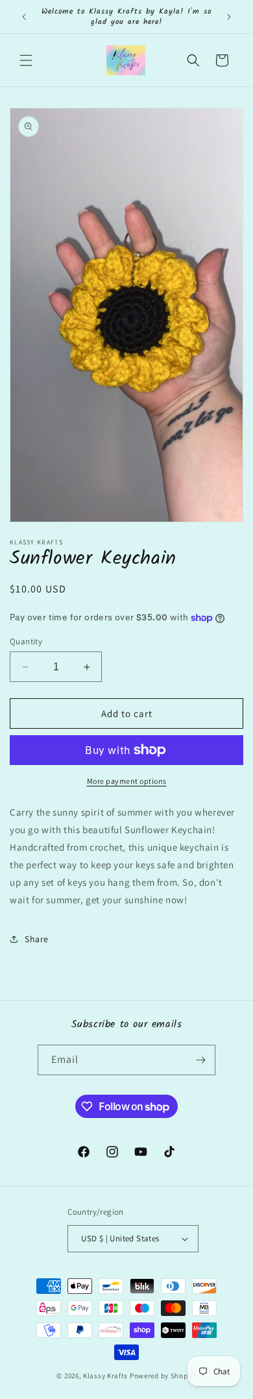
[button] (26, 60)
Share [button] (37, 939)
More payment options (127, 781)
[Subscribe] (200, 1060)
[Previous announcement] (24, 17)
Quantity (26, 641)
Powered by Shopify (163, 1375)
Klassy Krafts (105, 1375)
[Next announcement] (229, 17)
